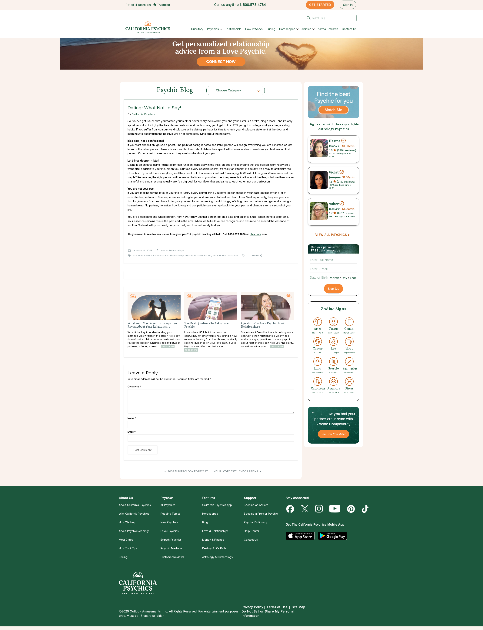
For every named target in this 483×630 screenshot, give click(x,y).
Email (132, 431)
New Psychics (169, 522)
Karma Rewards (328, 29)
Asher (334, 203)
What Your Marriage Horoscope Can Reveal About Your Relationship (152, 325)
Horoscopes (287, 29)
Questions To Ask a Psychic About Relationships (263, 325)
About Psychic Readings (134, 531)
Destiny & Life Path (214, 548)
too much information (225, 255)
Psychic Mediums (171, 548)
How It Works (254, 29)
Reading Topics (170, 513)
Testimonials (233, 29)
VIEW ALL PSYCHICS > (332, 235)
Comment (134, 386)
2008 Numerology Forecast (187, 471)
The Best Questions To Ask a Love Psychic (206, 325)
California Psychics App (217, 505)
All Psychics (168, 505)
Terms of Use (277, 607)
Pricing (270, 29)
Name (132, 418)
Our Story (197, 29)
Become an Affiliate (256, 505)
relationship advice (181, 255)
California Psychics (143, 114)
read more (168, 346)
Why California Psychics (134, 513)
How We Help (127, 522)
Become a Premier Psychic (261, 513)
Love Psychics (170, 531)
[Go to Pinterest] (350, 509)
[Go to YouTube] (334, 509)
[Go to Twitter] (305, 509)
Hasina (335, 141)
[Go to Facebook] (291, 509)
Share (255, 255)
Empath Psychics (171, 539)
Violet (334, 172)
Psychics (213, 29)
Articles (306, 29)
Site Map (298, 607)
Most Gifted (126, 539)
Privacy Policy (252, 607)
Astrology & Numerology (217, 557)
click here (255, 234)
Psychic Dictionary (255, 522)
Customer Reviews (172, 557)
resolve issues (202, 255)
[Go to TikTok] (364, 509)
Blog (205, 522)
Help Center (251, 531)
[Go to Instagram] (319, 509)
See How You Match (333, 434)
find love (137, 255)
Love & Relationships (172, 250)
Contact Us (349, 29)
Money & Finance (213, 539)
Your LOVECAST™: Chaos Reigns (236, 471)
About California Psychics (135, 505)
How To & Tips (128, 548)
